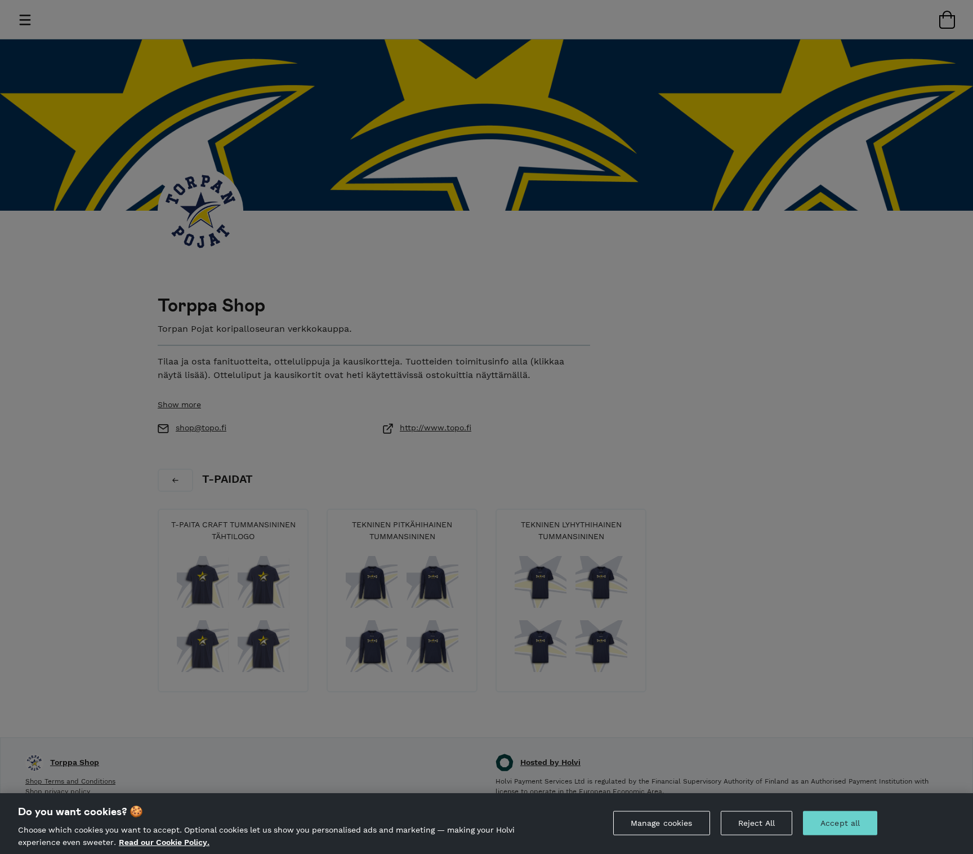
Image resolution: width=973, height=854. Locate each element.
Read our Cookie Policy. (164, 841)
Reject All (756, 823)
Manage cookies (662, 823)
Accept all (840, 823)
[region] (486, 823)
